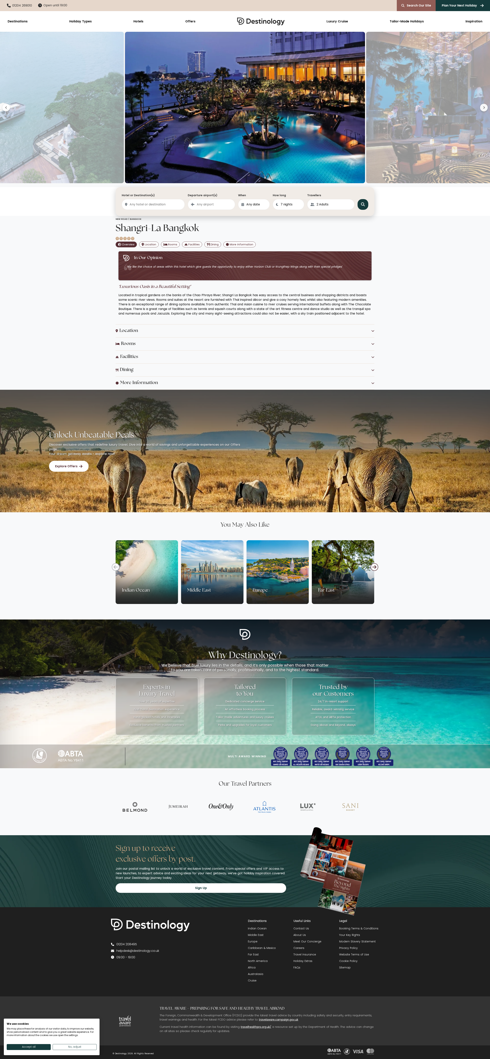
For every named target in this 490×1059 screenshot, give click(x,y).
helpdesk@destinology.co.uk (137, 951)
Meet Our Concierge (307, 941)
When (242, 195)
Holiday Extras (302, 961)
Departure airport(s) (202, 195)
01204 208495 (126, 944)
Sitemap (345, 967)
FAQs (296, 967)
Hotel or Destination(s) (138, 195)
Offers (190, 21)
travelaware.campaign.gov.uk (278, 1019)
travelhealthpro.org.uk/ (256, 1027)
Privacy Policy (348, 948)
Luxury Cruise (337, 21)
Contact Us (301, 928)
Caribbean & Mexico (262, 948)
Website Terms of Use (354, 954)
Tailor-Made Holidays (407, 21)
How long (279, 195)
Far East (253, 954)
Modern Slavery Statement (357, 941)
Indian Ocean (257, 928)
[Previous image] (6, 107)
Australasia (255, 974)
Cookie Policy (348, 961)
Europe (252, 941)
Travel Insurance (304, 954)
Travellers (314, 195)
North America (258, 961)
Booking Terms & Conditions (358, 928)
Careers (298, 948)
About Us (299, 935)
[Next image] (484, 107)
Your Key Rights (349, 935)
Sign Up (201, 888)
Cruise (252, 980)
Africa (252, 967)
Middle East (256, 935)
